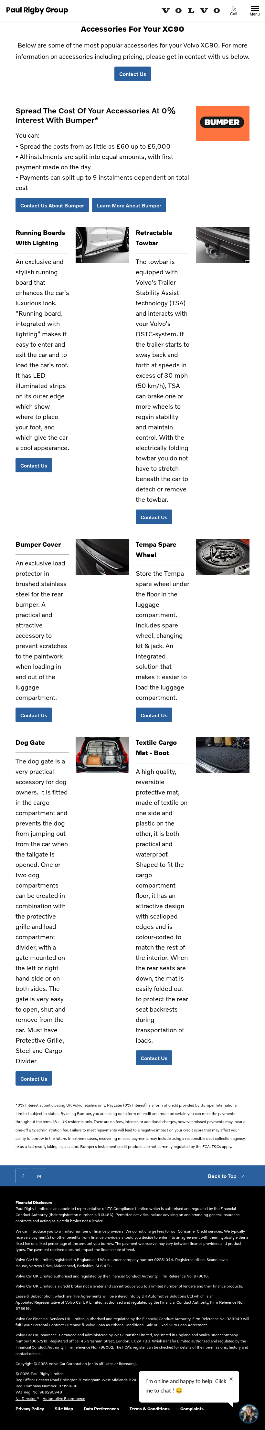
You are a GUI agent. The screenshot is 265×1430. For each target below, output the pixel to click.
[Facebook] (23, 1176)
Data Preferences (101, 1408)
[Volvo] (191, 10)
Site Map (64, 1408)
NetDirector (26, 1398)
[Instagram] (39, 1176)
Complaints (192, 1408)
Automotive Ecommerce (64, 1398)
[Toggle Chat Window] (249, 1414)
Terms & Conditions (150, 1408)
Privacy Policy (30, 1408)
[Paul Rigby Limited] (37, 10)
